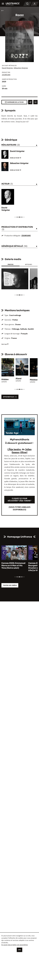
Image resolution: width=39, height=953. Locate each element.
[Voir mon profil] (34, 4)
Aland (18, 378)
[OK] (19, 950)
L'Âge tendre (14, 449)
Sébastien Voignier (21, 68)
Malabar (34, 380)
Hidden (5, 379)
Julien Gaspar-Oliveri (22, 451)
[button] (25, 271)
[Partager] (30, 102)
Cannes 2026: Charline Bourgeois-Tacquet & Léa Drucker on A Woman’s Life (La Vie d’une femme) (13, 567)
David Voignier (7, 68)
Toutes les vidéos (10, 585)
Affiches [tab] (28, 264)
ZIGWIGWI (6, 75)
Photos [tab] (10, 264)
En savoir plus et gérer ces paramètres (14, 945)
